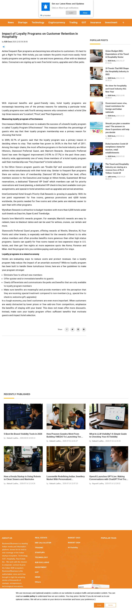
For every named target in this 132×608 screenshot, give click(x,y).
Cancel (74, 319)
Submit (58, 319)
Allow (85, 12)
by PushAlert (47, 15)
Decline (110, 605)
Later (71, 12)
